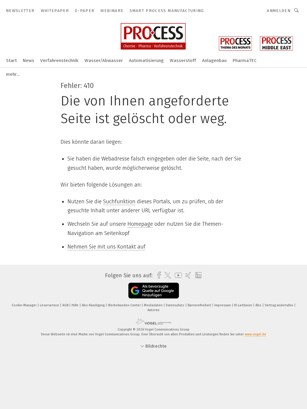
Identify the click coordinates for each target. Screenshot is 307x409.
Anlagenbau (214, 60)
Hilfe (75, 305)
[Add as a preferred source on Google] (153, 291)
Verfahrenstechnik (59, 60)
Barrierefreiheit (200, 305)
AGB (65, 305)
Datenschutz (175, 305)
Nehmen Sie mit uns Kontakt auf (106, 246)
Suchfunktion (119, 201)
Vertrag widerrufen (279, 305)
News (28, 60)
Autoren (153, 310)
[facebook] (157, 275)
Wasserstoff (183, 60)
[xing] (187, 275)
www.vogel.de (255, 334)
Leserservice (50, 305)
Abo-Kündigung (94, 305)
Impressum (223, 305)
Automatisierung (146, 60)
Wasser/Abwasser (104, 60)
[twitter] (166, 275)
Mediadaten (153, 305)
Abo (258, 305)
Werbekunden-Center (125, 305)
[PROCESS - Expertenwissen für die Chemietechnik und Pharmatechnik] (11, 60)
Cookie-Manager (24, 305)
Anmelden (279, 10)
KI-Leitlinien (243, 305)
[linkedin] (197, 275)
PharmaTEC (245, 60)
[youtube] (177, 275)
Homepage (140, 224)
